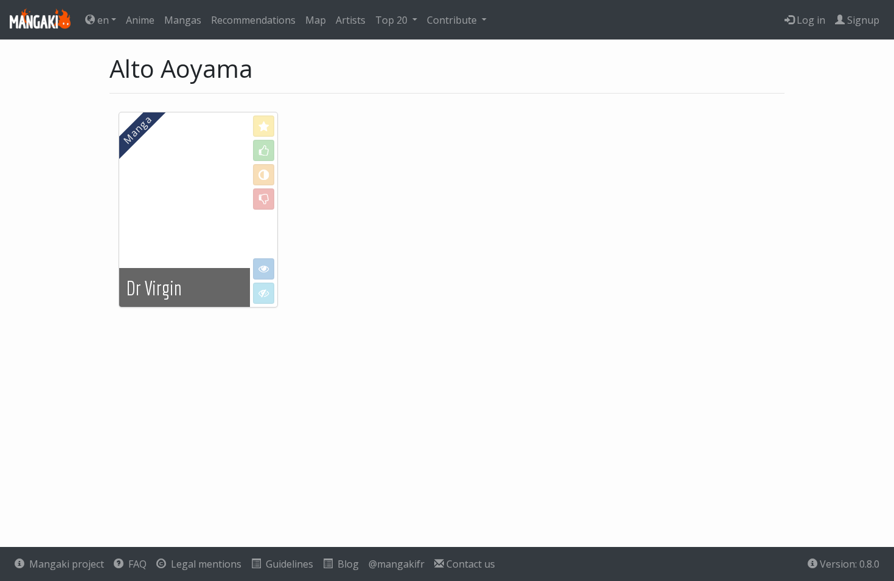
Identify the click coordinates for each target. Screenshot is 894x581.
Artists (351, 20)
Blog (346, 564)
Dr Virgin (154, 288)
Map (315, 20)
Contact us (469, 564)
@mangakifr (396, 564)
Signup (862, 20)
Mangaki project (64, 564)
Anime (140, 20)
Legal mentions (203, 564)
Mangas (182, 20)
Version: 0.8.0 (848, 564)
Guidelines (287, 564)
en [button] (102, 20)
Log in (809, 20)
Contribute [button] (453, 20)
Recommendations (253, 20)
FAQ (135, 564)
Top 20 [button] (392, 20)
